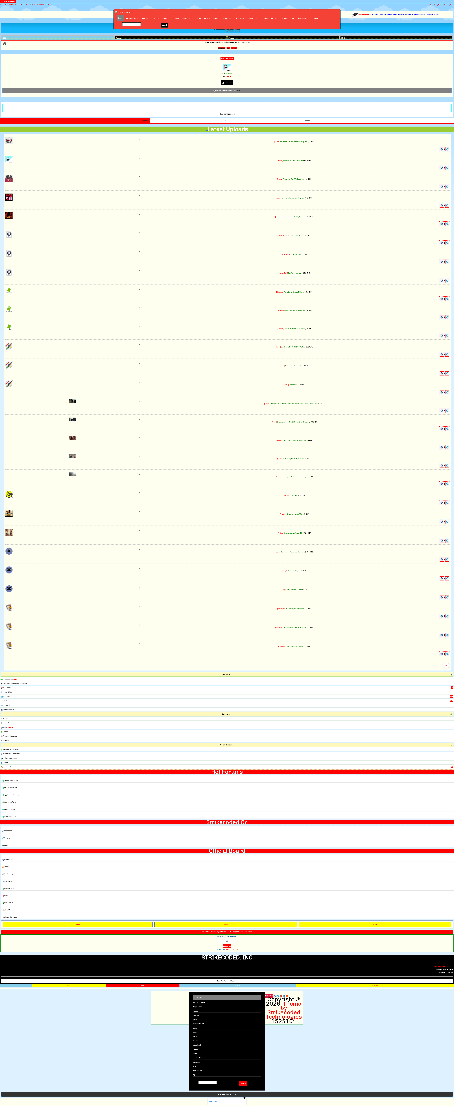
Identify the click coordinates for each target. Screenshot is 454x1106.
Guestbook (240, 18)
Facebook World (270, 18)
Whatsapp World (131, 18)
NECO (226, 924)
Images (216, 18)
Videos (156, 18)
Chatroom (284, 18)
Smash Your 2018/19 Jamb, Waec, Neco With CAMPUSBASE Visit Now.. (26, 5)
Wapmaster (145, 18)
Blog (292, 18)
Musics (207, 18)
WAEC (375, 924)
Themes (165, 18)
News (199, 18)
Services (175, 18)
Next (446, 665)
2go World (314, 18)
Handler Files (227, 18)
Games (250, 18)
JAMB (77, 924)
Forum (258, 18)
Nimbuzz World (187, 18)
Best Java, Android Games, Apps (442, 5)
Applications (302, 18)
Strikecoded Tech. (232, 950)
